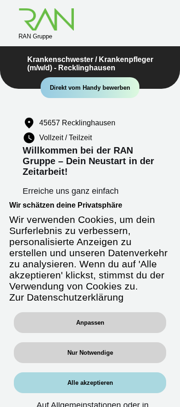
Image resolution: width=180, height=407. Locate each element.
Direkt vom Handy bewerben (90, 87)
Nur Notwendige (90, 352)
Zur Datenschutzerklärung (66, 297)
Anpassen (90, 322)
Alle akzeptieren (90, 382)
